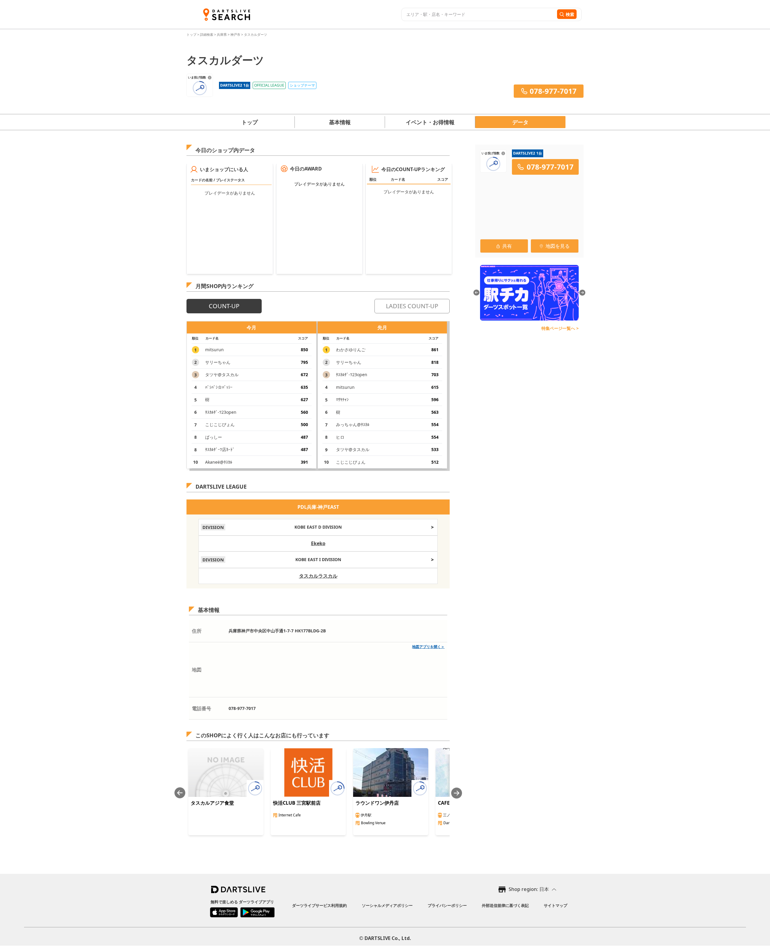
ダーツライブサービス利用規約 (319, 905)
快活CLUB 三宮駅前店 (297, 803)
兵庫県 (222, 34)
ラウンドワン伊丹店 (377, 803)
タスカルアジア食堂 (212, 803)
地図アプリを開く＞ (428, 646)
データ (520, 122)
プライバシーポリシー (447, 905)
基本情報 (340, 122)
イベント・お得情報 (430, 122)
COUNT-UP (224, 306)
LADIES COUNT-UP (412, 306)
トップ (191, 34)
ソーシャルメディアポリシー (387, 905)
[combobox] (478, 14)
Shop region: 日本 (529, 889)
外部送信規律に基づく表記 (505, 905)
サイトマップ (555, 905)
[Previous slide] (180, 793)
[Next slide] (457, 793)
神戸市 (235, 34)
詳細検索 (207, 34)
